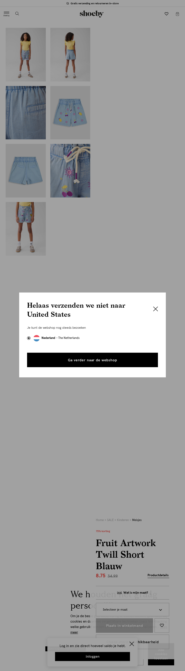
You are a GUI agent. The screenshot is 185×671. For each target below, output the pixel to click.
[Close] (155, 309)
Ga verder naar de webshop (92, 360)
